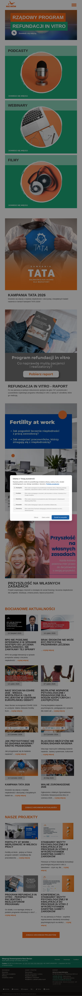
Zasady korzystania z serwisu (33, 974)
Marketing (18, 499)
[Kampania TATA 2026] (21, 775)
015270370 (71, 982)
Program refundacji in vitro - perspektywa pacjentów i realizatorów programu (21, 899)
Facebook (16, 989)
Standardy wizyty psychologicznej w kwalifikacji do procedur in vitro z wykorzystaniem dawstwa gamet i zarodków (54, 849)
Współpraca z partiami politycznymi (35, 979)
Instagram (25, 989)
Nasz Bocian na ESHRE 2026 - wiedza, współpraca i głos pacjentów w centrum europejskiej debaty (20, 695)
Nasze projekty (21, 817)
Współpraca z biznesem (32, 977)
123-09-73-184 (56, 984)
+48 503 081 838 (57, 978)
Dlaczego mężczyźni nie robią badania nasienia (57, 742)
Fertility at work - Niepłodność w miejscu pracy (21, 844)
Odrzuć (36, 517)
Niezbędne (19, 487)
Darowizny (19, 508)
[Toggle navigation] (74, 5)
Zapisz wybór (46, 517)
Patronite (57, 959)
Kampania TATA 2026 (17, 784)
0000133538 (58, 982)
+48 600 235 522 (57, 976)
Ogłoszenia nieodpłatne (9, 974)
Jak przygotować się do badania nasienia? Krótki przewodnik (19, 743)
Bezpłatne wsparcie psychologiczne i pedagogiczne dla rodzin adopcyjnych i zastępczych (55, 695)
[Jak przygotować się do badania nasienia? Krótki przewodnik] (21, 732)
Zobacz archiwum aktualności (41, 807)
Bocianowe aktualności (30, 609)
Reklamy (4, 976)
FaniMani (76, 959)
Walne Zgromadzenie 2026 (55, 785)
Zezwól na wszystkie (60, 517)
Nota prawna (28, 972)
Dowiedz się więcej (27, 33)
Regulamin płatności (31, 976)
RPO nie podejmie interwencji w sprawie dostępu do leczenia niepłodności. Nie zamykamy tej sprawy (20, 644)
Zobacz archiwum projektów (41, 935)
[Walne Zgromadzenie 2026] (57, 775)
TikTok (39, 989)
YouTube (7, 989)
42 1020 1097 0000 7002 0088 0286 (33, 963)
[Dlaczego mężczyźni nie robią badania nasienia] (57, 732)
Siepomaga (67, 959)
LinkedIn (47, 989)
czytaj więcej (23, 660)
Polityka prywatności (52, 484)
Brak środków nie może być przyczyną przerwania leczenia (57, 642)
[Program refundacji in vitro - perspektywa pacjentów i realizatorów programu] (21, 891)
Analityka (18, 493)
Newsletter (5, 972)
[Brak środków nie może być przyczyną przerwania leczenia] (57, 631)
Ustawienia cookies (7, 977)
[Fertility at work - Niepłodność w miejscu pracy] (21, 839)
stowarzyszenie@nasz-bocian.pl (61, 980)
